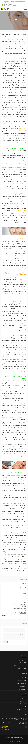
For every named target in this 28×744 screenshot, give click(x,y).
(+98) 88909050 (4, 727)
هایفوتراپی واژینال (22, 211)
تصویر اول (24, 602)
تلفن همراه (24, 583)
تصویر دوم (24, 606)
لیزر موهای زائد (23, 704)
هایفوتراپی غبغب (8, 428)
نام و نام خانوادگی (23, 587)
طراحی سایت (19, 737)
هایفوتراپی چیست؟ (22, 698)
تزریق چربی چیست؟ (22, 701)
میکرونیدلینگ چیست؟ (21, 683)
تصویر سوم (24, 610)
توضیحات (24, 593)
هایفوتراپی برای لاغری (21, 325)
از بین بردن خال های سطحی (20, 689)
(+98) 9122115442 (5, 729)
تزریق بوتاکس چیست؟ (21, 710)
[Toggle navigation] (25, 9)
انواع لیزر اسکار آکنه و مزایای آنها (19, 663)
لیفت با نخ (23, 244)
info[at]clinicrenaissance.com (10, 5)
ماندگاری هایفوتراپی (15, 475)
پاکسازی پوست (23, 686)
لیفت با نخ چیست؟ (22, 678)
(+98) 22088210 (4, 726)
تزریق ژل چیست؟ (22, 707)
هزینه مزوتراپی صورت (21, 668)
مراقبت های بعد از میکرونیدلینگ (19, 666)
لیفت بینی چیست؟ (22, 680)
